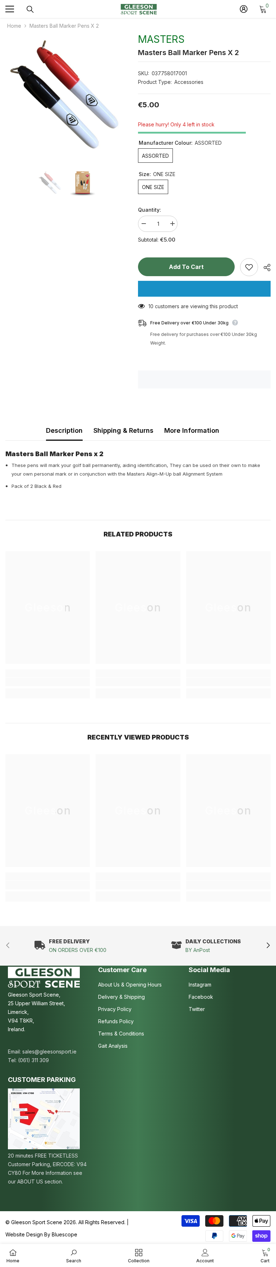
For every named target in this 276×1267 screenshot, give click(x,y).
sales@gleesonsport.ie (49, 1051)
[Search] (30, 9)
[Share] (264, 267)
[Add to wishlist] (249, 267)
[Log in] (243, 9)
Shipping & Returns (123, 430)
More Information (191, 430)
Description (64, 430)
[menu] (9, 9)
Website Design (24, 1234)
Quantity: (149, 210)
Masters (161, 39)
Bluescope (64, 1234)
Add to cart (186, 266)
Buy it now (204, 289)
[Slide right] (268, 945)
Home (14, 26)
